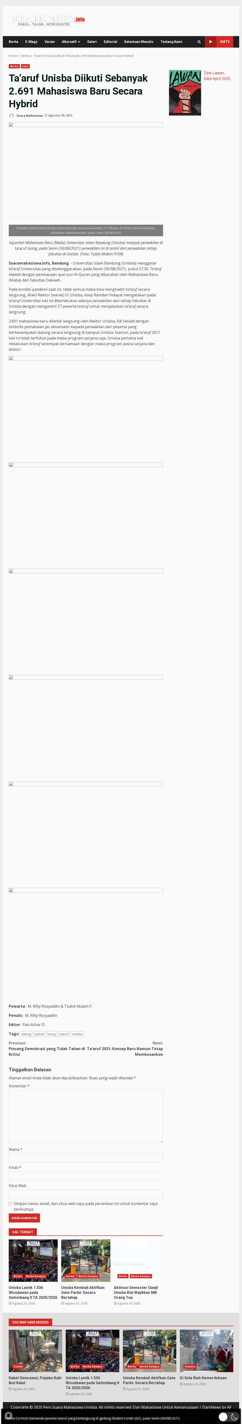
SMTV (225, 42)
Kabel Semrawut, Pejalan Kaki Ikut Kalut (35, 1351)
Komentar (19, 1086)
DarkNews (211, 1407)
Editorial (110, 42)
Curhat (18, 1366)
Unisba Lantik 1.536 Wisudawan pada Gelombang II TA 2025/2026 (33, 1260)
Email (15, 1167)
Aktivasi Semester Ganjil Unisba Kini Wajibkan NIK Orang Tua (138, 1260)
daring (26, 1034)
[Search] (199, 41)
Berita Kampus (35, 1276)
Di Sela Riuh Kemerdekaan (206, 1351)
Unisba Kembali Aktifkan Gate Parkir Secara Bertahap (85, 1260)
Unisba (77, 1034)
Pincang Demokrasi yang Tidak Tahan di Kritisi (47, 1048)
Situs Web (17, 1185)
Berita (13, 42)
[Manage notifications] (8, 1415)
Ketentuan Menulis (138, 42)
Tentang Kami (171, 42)
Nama (15, 1149)
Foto (25, 66)
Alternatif (69, 42)
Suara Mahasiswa (29, 115)
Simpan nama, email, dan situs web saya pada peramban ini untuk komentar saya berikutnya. (86, 1206)
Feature (190, 1366)
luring (52, 1034)
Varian (50, 42)
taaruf (63, 1034)
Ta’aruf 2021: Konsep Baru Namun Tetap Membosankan (125, 1048)
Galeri (92, 42)
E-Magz (31, 42)
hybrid (39, 1034)
